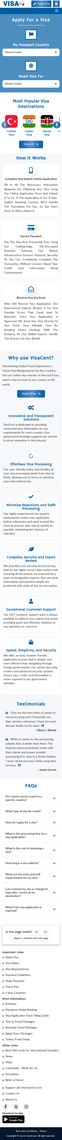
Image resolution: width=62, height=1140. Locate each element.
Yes (36, 932)
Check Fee (12, 987)
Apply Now (30, 393)
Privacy (43, 1131)
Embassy (10, 1004)
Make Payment (14, 981)
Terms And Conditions (26, 1131)
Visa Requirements (17, 969)
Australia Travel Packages (21, 1027)
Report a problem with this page (31, 938)
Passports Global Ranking (21, 1010)
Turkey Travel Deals (17, 1039)
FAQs (8, 1062)
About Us (11, 1099)
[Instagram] (26, 1106)
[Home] (13, 3)
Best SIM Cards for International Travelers (32, 1050)
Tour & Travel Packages (20, 1021)
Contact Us (12, 1093)
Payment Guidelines (18, 975)
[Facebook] (5, 1106)
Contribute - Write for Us (21, 1068)
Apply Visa (11, 957)
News (9, 1056)
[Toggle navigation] (56, 11)
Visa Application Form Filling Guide (27, 1015)
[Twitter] (16, 1106)
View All (30, 144)
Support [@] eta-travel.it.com (23, 1087)
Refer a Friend (14, 1080)
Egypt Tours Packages (19, 1033)
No (45, 932)
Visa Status (12, 963)
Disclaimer (12, 1074)
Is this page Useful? (19, 932)
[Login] (56, 3)
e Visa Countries (15, 993)
